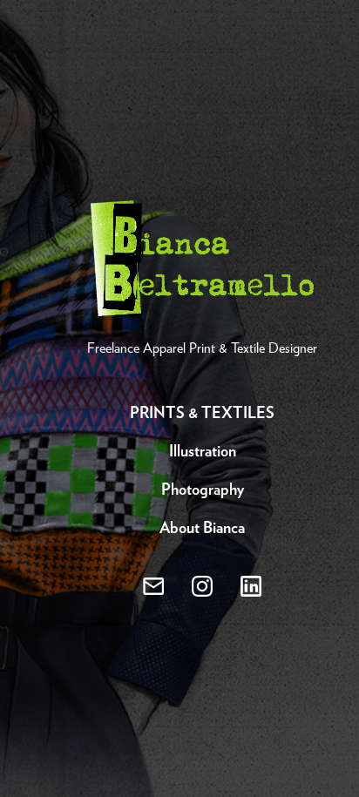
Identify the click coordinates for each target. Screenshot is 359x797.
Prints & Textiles (202, 414)
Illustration (202, 452)
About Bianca (202, 529)
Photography (202, 490)
